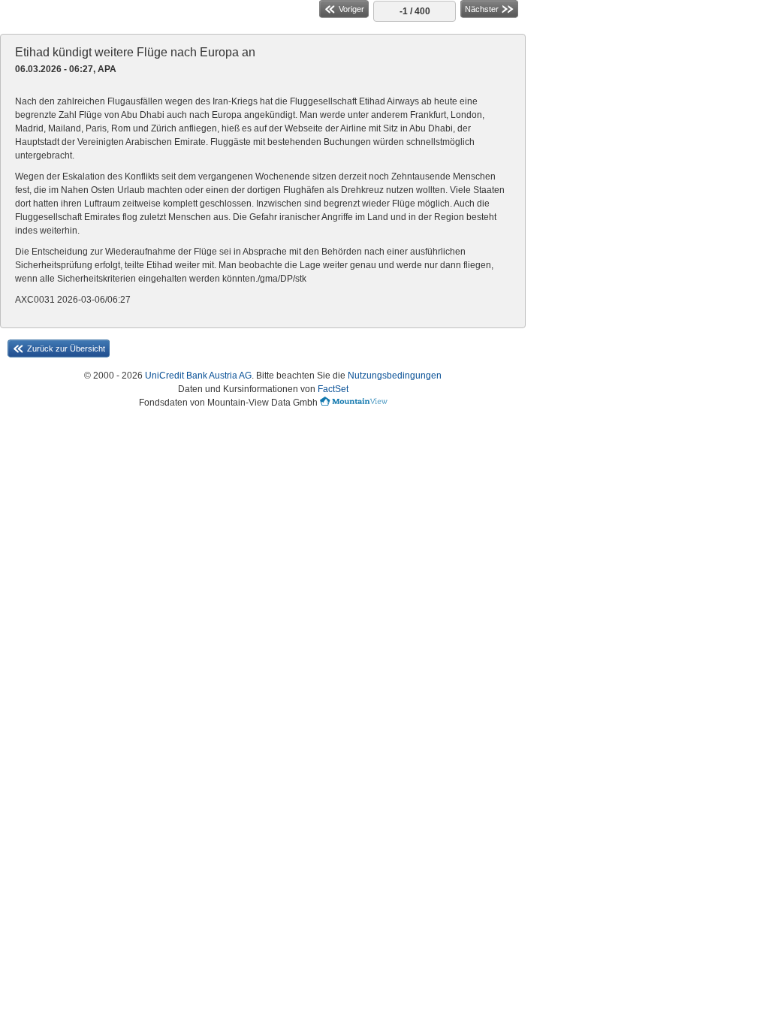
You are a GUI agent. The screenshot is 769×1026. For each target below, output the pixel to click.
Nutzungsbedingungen (395, 375)
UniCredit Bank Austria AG (198, 375)
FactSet (333, 389)
